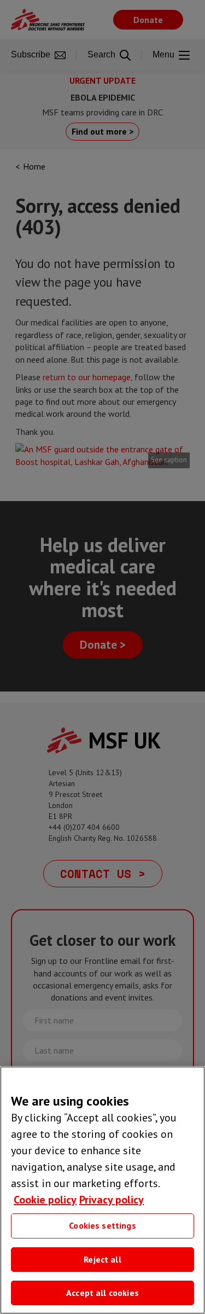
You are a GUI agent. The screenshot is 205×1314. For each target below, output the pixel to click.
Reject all (102, 1259)
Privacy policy (111, 1200)
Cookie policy (45, 1200)
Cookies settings (102, 1225)
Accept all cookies (102, 1292)
